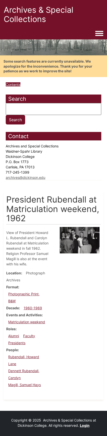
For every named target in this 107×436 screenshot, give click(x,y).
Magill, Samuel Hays (24, 385)
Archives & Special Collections (38, 14)
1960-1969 (33, 308)
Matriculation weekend (26, 322)
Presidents (16, 343)
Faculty (29, 336)
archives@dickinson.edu (25, 177)
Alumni (13, 336)
